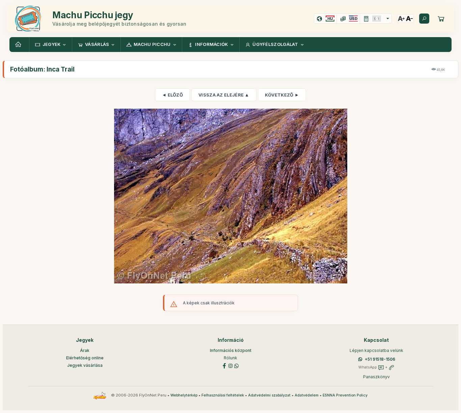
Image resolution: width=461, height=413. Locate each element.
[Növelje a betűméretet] (401, 19)
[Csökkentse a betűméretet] (409, 19)
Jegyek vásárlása (85, 365)
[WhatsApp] (237, 365)
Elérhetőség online (85, 357)
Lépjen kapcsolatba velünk (376, 350)
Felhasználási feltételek (222, 395)
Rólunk (230, 357)
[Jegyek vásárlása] (441, 18)
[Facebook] (224, 365)
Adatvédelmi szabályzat (269, 395)
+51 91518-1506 (380, 359)
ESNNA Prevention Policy (345, 395)
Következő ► (282, 95)
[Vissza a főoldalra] (19, 44)
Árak (84, 350)
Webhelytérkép (183, 395)
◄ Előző (172, 95)
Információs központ (230, 350)
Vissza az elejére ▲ (223, 95)
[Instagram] (230, 365)
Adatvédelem (307, 395)
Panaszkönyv (376, 376)
